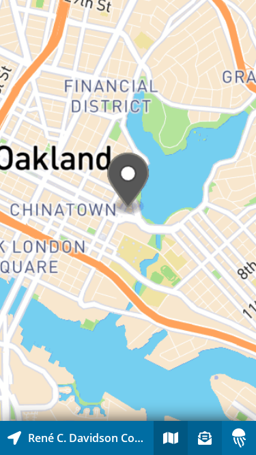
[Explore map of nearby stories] (128, 210)
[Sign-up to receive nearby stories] (205, 438)
